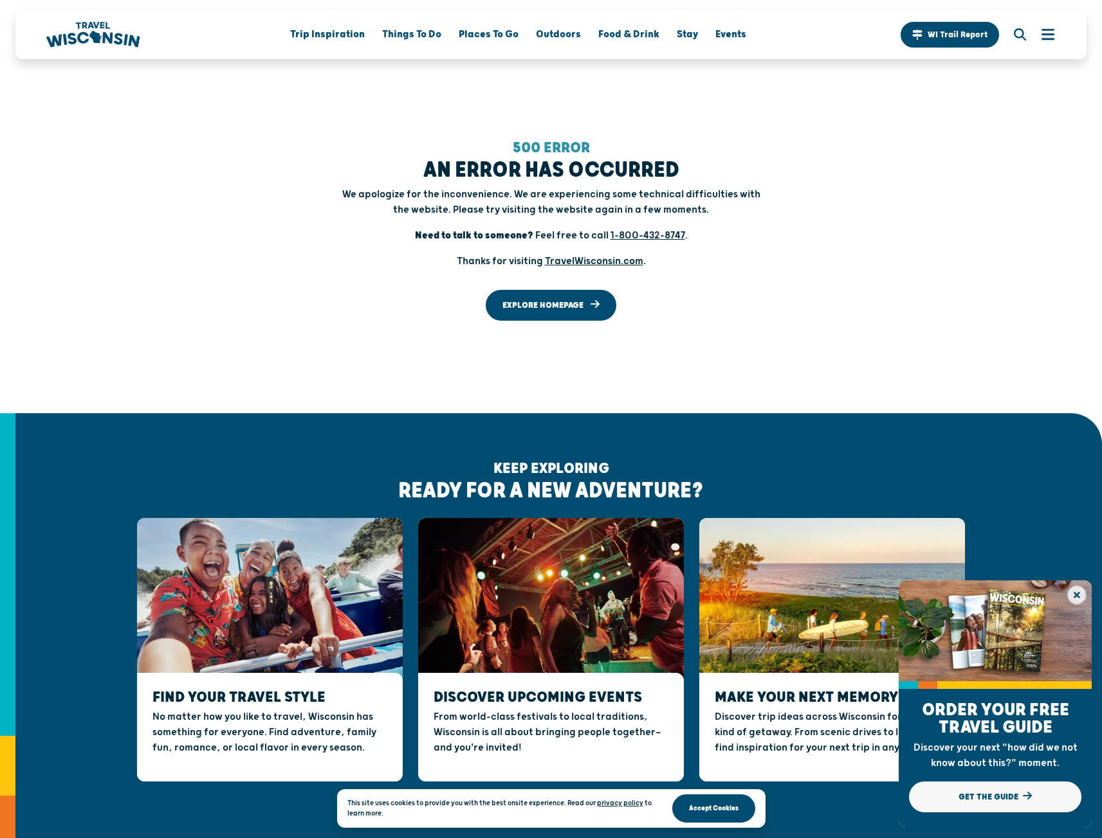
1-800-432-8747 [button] (648, 235)
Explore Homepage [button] (543, 305)
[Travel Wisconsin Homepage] (93, 35)
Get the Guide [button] (989, 797)
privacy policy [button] (620, 803)
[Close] (1077, 595)
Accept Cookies (714, 808)
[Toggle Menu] (1041, 35)
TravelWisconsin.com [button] (594, 261)
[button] (950, 35)
